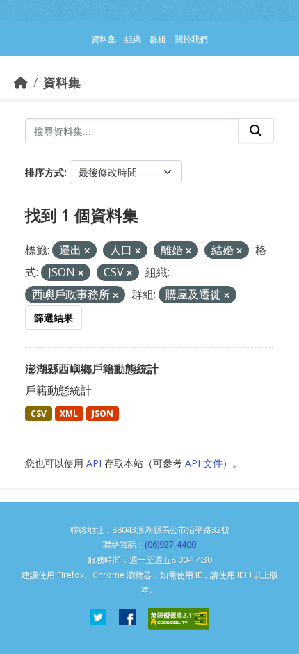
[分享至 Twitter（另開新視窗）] (98, 619)
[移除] (87, 251)
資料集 (62, 82)
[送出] (256, 130)
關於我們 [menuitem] (191, 39)
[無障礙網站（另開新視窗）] (179, 619)
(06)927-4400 (170, 544)
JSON (102, 414)
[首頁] (21, 82)
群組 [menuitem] (158, 39)
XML (69, 414)
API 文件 (204, 463)
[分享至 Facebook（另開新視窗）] (127, 619)
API (94, 463)
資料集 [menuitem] (103, 39)
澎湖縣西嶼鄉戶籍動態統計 (92, 368)
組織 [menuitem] (132, 39)
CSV (39, 414)
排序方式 (44, 172)
